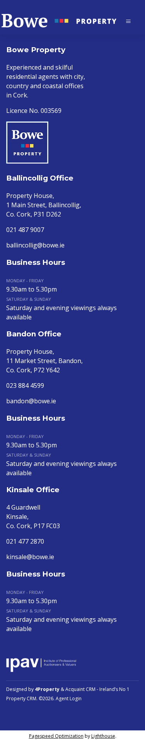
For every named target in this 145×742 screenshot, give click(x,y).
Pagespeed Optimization (56, 736)
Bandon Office (33, 333)
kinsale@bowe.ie (30, 557)
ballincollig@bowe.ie (35, 245)
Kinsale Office (33, 489)
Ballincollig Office (39, 178)
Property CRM (21, 698)
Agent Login (69, 698)
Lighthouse (103, 736)
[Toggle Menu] (128, 21)
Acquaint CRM (80, 689)
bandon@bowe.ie (31, 401)
